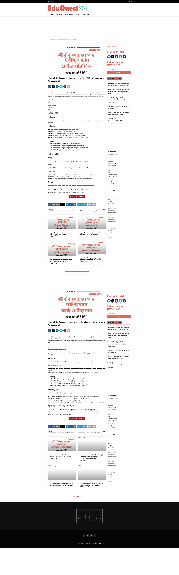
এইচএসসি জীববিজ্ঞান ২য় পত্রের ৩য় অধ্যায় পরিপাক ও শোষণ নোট (65, 150)
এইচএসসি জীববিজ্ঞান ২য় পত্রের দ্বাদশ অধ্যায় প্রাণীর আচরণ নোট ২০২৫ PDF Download (61, 261)
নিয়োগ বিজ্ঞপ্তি (110, 232)
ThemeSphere (97, 543)
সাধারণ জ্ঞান (109, 237)
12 (85, 516)
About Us (78, 14)
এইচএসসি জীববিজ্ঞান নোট (112, 208)
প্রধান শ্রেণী (50, 107)
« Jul (89, 524)
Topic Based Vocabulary (113, 197)
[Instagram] (124, 56)
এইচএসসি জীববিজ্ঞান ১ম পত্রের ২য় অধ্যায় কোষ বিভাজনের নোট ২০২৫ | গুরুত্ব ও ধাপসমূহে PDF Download (91, 485)
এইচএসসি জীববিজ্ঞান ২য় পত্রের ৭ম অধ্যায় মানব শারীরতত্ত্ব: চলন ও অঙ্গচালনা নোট (69, 385)
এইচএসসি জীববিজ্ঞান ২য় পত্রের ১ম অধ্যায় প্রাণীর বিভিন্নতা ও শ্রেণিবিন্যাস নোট (69, 148)
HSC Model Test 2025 (113, 177)
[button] (49, 86)
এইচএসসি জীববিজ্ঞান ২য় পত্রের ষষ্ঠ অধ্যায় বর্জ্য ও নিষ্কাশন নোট (65, 143)
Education (110, 161)
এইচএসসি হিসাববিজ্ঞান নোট (112, 221)
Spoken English (111, 190)
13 (89, 516)
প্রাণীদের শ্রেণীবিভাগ (52, 105)
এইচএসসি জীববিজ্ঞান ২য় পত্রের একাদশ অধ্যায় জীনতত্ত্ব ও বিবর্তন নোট (66, 383)
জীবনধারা (49, 109)
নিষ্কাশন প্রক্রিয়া (51, 348)
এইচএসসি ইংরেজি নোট (111, 206)
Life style (110, 181)
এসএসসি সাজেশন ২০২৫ (111, 228)
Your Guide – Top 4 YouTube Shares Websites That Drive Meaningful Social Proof (118, 100)
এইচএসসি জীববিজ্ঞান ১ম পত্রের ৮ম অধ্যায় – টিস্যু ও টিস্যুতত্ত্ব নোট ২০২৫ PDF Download (61, 234)
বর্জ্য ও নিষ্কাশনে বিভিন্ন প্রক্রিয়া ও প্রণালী (57, 349)
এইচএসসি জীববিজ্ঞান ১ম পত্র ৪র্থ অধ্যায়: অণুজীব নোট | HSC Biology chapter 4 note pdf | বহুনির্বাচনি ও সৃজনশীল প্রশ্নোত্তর (92, 457)
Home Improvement (113, 174)
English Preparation (112, 165)
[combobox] (119, 46)
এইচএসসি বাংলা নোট (111, 215)
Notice (109, 188)
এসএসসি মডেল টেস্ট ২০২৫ (112, 226)
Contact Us (86, 14)
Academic (59, 14)
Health (109, 172)
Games (109, 170)
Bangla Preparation (112, 154)
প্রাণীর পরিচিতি (51, 100)
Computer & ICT (112, 159)
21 (93, 518)
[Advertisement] (89, 27)
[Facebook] (109, 56)
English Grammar (112, 163)
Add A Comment (77, 273)
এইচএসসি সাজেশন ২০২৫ (112, 219)
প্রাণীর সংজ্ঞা (50, 102)
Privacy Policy (92, 539)
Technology (110, 194)
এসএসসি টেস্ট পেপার (111, 224)
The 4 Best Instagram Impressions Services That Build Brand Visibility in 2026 (118, 91)
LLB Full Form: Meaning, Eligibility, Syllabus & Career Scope (118, 113)
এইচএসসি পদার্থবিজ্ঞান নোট (112, 212)
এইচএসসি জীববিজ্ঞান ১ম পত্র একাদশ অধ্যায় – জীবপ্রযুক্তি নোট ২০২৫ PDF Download (61, 484)
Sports (109, 192)
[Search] (131, 14)
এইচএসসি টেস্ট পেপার (111, 210)
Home (52, 14)
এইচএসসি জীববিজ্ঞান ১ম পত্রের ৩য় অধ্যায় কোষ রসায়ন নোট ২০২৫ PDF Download (91, 234)
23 (100, 518)
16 (100, 516)
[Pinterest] (116, 56)
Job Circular (110, 179)
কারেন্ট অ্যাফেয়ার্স (110, 230)
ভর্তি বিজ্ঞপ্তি (110, 235)
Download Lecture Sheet (76, 196)
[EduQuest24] (67, 8)
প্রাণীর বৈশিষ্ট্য (51, 104)
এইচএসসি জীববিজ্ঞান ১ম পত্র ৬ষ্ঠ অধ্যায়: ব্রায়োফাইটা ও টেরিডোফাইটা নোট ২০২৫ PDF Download (91, 259)
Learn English (69, 14)
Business (110, 156)
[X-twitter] (112, 56)
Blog (51, 39)
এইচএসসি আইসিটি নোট (111, 203)
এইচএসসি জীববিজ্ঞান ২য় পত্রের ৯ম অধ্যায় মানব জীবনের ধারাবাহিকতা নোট (67, 145)
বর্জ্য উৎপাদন (50, 346)
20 (89, 518)
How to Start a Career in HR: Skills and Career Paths (118, 107)
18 (82, 518)
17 (78, 518)
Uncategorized (111, 199)
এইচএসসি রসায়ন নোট (111, 217)
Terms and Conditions (104, 539)
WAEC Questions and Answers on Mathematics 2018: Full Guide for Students (118, 121)
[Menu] (47, 15)
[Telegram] (120, 56)
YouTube (110, 201)
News (109, 185)
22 (96, 518)
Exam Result (111, 168)
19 (85, 518)
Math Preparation (112, 183)
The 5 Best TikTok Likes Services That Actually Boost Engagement (118, 84)
